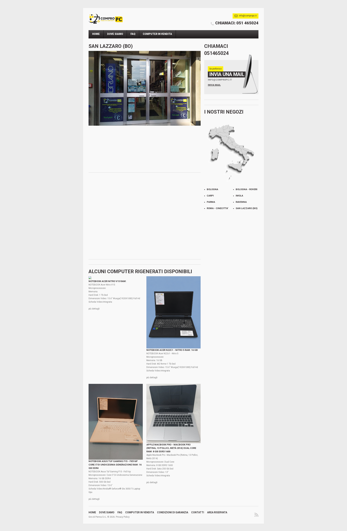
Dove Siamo (115, 33)
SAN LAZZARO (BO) (247, 208)
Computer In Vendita (157, 33)
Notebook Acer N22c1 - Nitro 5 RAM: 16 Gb (172, 350)
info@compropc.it (248, 15)
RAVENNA (241, 202)
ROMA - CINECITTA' (217, 208)
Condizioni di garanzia (172, 512)
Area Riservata (217, 512)
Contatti (197, 512)
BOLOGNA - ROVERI (246, 189)
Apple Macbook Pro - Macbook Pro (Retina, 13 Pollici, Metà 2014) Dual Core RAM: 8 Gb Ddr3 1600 (171, 448)
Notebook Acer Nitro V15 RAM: (107, 281)
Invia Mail (214, 85)
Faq (132, 33)
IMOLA (239, 195)
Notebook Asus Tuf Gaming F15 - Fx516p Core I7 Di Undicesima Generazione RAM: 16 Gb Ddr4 (115, 464)
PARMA (211, 202)
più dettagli (94, 308)
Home (96, 33)
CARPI (210, 195)
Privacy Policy (123, 517)
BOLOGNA (212, 189)
